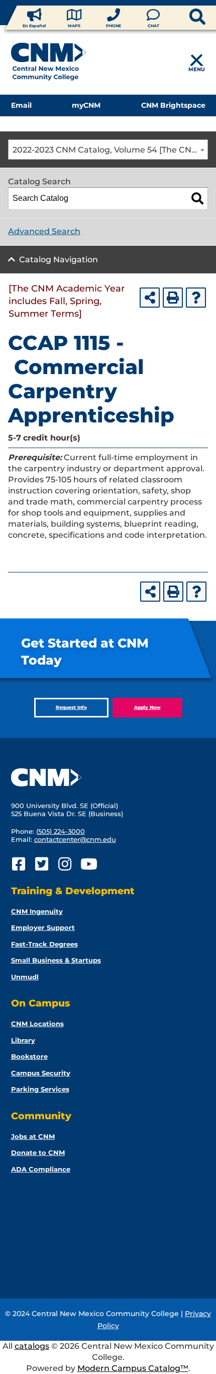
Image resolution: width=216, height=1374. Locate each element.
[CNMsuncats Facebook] (19, 864)
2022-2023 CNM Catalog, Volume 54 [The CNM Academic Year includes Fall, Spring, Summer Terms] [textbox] (110, 150)
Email (21, 105)
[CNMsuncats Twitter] (42, 864)
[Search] (197, 198)
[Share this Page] (150, 297)
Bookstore (29, 1056)
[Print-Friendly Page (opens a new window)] (173, 297)
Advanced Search (44, 231)
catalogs (32, 1346)
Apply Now (147, 707)
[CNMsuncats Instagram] (65, 864)
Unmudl (25, 977)
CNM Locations (37, 1024)
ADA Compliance (40, 1169)
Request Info (71, 707)
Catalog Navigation (58, 259)
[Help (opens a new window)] (196, 297)
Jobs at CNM (33, 1136)
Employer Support (43, 927)
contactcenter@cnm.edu (75, 839)
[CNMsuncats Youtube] (88, 864)
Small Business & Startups (56, 960)
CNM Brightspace (173, 105)
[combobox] (108, 149)
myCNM (86, 105)
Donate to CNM (38, 1152)
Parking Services (40, 1089)
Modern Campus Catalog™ (132, 1368)
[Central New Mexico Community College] (48, 63)
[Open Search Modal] (180, 17)
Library (23, 1040)
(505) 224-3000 (60, 831)
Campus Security (40, 1073)
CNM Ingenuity (37, 911)
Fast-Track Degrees (44, 944)
